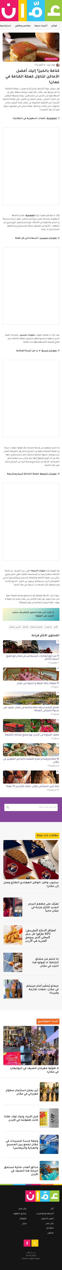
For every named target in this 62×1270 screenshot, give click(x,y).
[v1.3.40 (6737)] (32, 1196)
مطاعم (50, 1228)
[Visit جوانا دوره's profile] (57, 65)
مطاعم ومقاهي (23, 26)
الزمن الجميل (47, 1219)
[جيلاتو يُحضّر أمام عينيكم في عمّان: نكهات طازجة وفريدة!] (12, 989)
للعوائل (23, 1219)
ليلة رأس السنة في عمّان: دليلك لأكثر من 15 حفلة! (32, 786)
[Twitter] (34, 1243)
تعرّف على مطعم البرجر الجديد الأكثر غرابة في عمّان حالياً (43, 908)
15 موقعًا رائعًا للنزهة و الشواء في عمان (38, 683)
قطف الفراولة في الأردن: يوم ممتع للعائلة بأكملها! (32, 735)
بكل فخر (50, 1224)
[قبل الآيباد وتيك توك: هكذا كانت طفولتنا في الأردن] (49, 1118)
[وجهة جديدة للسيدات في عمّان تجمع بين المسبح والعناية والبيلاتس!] (49, 1144)
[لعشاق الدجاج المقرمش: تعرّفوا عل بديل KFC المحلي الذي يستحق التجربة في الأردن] (12, 934)
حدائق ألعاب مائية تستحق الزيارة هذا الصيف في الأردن (21, 1171)
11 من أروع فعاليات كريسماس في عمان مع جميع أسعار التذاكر (32, 658)
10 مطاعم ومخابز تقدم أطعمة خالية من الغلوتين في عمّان (31, 761)
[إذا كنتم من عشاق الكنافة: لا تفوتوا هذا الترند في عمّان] (12, 962)
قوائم (54, 26)
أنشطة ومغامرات (45, 1214)
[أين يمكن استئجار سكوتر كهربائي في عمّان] (49, 1091)
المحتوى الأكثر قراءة (45, 635)
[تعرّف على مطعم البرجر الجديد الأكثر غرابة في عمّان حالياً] (12, 907)
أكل (52, 1209)
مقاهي (50, 1233)
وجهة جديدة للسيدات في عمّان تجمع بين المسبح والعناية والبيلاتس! (22, 1145)
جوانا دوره (51, 65)
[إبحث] (8, 807)
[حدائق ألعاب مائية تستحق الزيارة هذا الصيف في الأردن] (49, 1170)
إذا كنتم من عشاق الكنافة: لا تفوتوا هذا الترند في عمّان (45, 963)
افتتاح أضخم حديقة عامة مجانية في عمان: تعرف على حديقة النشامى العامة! (31, 709)
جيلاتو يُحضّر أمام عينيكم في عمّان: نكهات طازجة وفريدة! (42, 990)
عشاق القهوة (20, 1214)
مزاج (24, 1224)
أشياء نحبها (41, 26)
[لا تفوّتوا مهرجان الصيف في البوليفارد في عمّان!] (31, 1045)
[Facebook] (27, 1243)
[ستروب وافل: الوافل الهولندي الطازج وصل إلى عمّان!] (31, 859)
